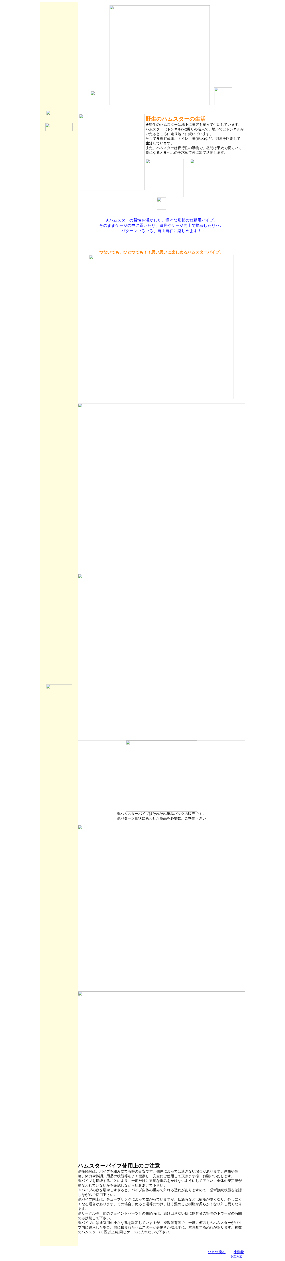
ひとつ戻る (217, 1252)
